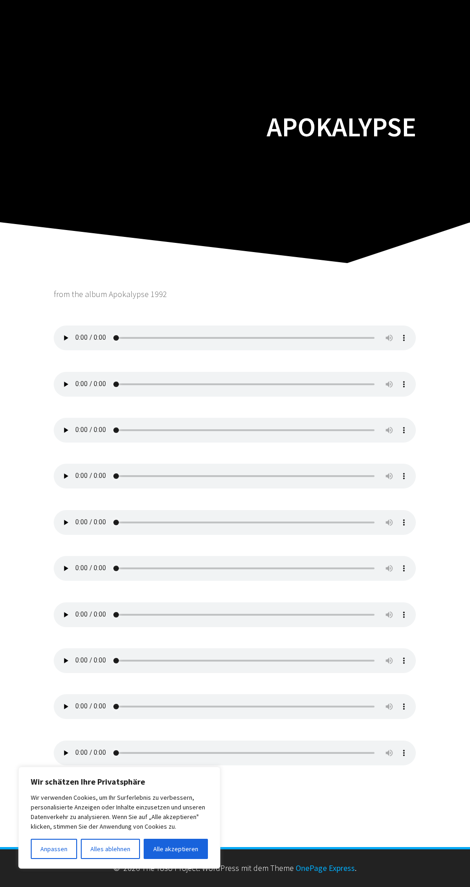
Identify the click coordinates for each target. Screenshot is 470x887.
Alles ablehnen (110, 849)
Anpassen (53, 849)
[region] (119, 818)
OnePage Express (325, 868)
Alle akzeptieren (175, 849)
